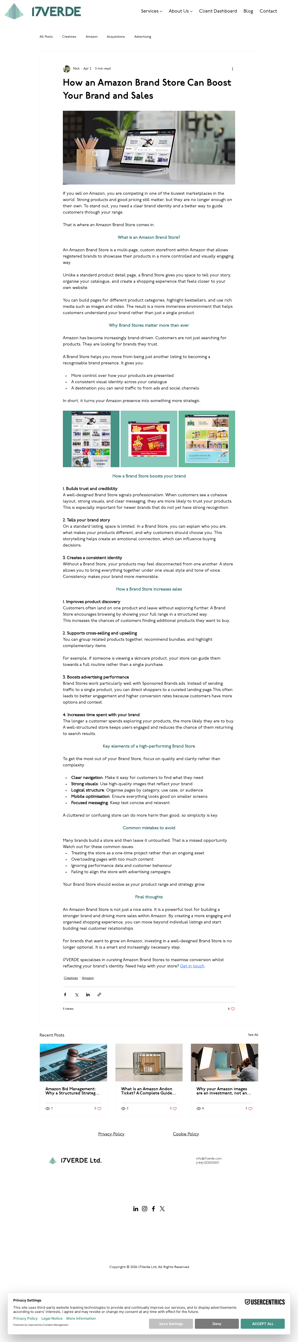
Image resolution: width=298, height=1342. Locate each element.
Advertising (142, 37)
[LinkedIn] (135, 1208)
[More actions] (232, 69)
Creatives (69, 37)
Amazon (92, 37)
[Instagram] (144, 1208)
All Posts (46, 37)
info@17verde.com (209, 1158)
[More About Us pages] (191, 11)
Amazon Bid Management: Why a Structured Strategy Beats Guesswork (71, 1091)
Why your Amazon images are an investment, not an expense (221, 1091)
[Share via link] (99, 994)
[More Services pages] (161, 11)
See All (253, 1035)
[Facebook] (153, 1208)
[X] (162, 1208)
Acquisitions (116, 37)
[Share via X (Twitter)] (76, 994)
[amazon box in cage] (149, 1062)
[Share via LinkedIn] (88, 994)
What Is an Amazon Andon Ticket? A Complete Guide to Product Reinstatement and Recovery (147, 1091)
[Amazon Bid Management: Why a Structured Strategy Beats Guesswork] (73, 1062)
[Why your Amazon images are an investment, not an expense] (224, 1062)
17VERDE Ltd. (81, 1160)
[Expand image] (91, 439)
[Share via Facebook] (65, 994)
